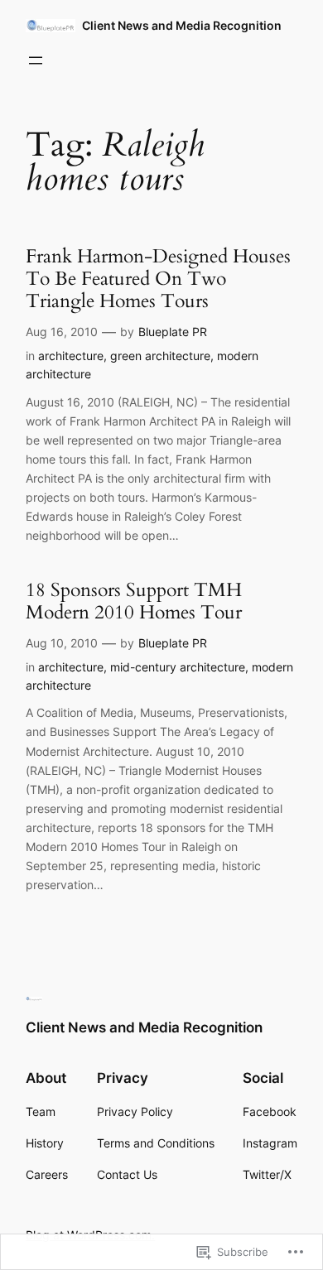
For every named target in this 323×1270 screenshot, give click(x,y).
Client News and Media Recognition (182, 25)
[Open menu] (36, 60)
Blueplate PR (172, 332)
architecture (71, 356)
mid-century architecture (177, 667)
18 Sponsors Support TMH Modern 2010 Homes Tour (134, 601)
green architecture (160, 356)
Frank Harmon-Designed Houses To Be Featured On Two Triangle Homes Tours (158, 279)
